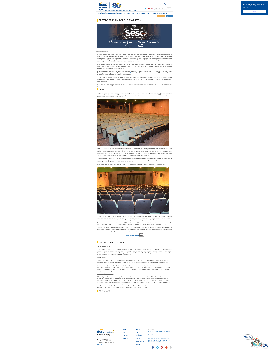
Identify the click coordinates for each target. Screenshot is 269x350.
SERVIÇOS (119, 13)
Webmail (125, 337)
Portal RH (169, 16)
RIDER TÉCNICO (132, 235)
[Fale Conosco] (171, 347)
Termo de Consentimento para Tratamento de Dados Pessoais (141, 342)
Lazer (124, 332)
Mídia (133, 13)
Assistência (138, 329)
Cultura (124, 331)
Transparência (141, 13)
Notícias (125, 334)
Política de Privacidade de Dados (128, 339)
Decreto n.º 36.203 (124, 160)
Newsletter (99, 344)
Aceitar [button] (254, 11)
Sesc (103, 13)
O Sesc (124, 329)
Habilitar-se (125, 335)
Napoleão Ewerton (130, 73)
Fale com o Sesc (151, 13)
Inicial (99, 13)
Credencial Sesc (111, 13)
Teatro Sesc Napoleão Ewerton (141, 337)
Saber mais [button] (246, 7)
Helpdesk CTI (161, 16)
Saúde (137, 332)
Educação (138, 331)
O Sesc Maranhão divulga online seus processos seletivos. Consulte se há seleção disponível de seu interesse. (160, 333)
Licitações (127, 13)
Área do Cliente (162, 13)
